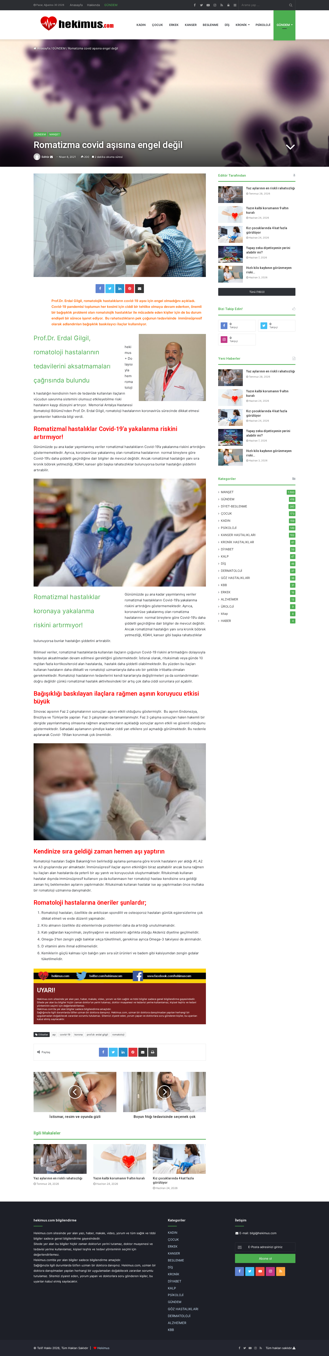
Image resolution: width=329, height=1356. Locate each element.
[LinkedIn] (119, 288)
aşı (54, 1034)
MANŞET (54, 134)
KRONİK (241, 25)
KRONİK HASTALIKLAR (237, 542)
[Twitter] (109, 288)
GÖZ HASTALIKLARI (235, 578)
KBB (224, 585)
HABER (226, 621)
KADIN (141, 25)
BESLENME (210, 25)
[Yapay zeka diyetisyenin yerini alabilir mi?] (230, 254)
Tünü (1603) (257, 292)
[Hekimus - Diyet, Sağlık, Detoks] (79, 25)
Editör (45, 156)
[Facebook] (100, 288)
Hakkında (93, 5)
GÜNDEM (111, 5)
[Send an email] (51, 156)
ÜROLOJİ (227, 606)
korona (79, 1034)
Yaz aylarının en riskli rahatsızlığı (58, 1178)
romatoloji (118, 1034)
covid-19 (65, 1034)
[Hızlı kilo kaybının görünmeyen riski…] (230, 274)
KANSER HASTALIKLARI (238, 535)
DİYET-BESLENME (234, 506)
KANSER (191, 25)
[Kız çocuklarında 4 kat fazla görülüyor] (179, 1159)
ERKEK (174, 25)
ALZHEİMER (229, 599)
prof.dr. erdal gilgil (97, 1034)
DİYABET (227, 549)
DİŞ (227, 25)
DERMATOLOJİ (231, 570)
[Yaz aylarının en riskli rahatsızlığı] (60, 1159)
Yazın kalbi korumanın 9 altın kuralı (119, 1178)
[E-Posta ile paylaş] (139, 288)
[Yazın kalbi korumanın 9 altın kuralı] (119, 1159)
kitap (224, 613)
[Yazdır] (152, 1052)
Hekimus (103, 1348)
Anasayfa (76, 5)
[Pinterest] (129, 288)
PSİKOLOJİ (263, 25)
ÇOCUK (157, 25)
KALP (225, 556)
